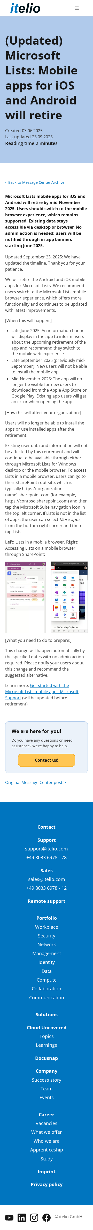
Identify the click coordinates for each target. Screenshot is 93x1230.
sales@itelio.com (46, 879)
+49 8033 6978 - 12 (46, 888)
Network (46, 944)
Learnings (46, 1045)
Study (47, 1159)
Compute (47, 980)
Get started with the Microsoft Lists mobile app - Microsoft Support (42, 692)
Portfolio (46, 918)
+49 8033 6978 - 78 (46, 857)
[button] (77, 8)
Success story (46, 1080)
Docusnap (46, 1058)
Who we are (46, 1141)
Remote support (46, 901)
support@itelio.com (46, 849)
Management (46, 953)
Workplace (46, 927)
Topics (47, 1036)
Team (47, 1089)
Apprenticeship (46, 1150)
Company (46, 1071)
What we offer (46, 1132)
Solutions (47, 1014)
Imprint (47, 1171)
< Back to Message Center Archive (34, 182)
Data (47, 971)
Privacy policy (47, 1184)
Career (46, 1114)
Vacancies (46, 1123)
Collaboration (46, 988)
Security (46, 936)
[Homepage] (25, 8)
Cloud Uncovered (46, 1027)
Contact (46, 827)
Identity (46, 962)
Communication (46, 997)
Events (47, 1097)
